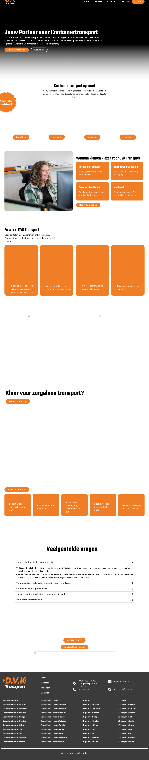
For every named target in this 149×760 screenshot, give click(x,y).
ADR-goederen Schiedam (90, 725)
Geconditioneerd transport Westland (53, 741)
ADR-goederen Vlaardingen (90, 737)
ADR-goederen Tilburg (89, 729)
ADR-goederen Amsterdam (90, 704)
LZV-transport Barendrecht (127, 708)
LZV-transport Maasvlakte (126, 712)
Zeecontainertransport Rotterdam (14, 721)
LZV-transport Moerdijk (125, 717)
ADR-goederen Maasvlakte (90, 712)
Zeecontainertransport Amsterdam (14, 704)
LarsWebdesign (81, 753)
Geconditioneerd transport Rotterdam (53, 721)
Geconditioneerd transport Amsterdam (54, 704)
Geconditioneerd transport (50, 700)
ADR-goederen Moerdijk (89, 717)
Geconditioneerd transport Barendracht (54, 708)
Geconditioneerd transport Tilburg (52, 729)
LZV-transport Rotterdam (126, 721)
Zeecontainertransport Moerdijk (14, 717)
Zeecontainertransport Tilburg (13, 729)
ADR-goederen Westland (90, 741)
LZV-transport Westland (126, 741)
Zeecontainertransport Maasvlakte (14, 712)
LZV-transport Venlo (124, 733)
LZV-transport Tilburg (125, 729)
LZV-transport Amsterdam (126, 704)
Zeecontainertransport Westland (14, 741)
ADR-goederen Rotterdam (90, 721)
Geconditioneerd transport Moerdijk (53, 717)
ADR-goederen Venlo (88, 733)
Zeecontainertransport (10, 700)
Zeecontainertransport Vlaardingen (15, 737)
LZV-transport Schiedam (126, 725)
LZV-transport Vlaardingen (126, 737)
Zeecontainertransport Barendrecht (15, 708)
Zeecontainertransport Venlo (12, 733)
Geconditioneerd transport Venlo (52, 733)
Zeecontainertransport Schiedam (14, 725)
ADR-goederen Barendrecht (91, 708)
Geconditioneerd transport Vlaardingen (54, 737)
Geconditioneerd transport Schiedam (53, 725)
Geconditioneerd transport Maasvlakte (53, 712)
